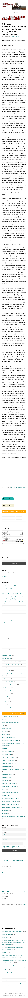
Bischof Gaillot (5, 650)
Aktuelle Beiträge (8, 505)
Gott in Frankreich (6, 701)
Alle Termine (4, 576)
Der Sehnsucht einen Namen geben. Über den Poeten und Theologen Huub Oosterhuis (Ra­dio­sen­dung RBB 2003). (14, 975)
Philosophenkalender (6, 766)
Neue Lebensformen (6, 754)
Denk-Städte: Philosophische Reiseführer (11, 664)
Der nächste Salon (6, 678)
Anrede (3, 841)
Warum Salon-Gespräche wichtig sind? (10, 801)
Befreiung (4, 641)
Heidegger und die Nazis (7, 707)
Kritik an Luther (5, 734)
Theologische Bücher (6, 658)
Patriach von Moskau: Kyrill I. (8, 760)
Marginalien (4, 748)
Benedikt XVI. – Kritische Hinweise (9, 644)
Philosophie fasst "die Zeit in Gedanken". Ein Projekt (13, 769)
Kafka (3, 719)
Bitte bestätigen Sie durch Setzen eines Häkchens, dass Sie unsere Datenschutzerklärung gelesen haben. (13, 847)
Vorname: (4, 827)
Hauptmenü (14, 13)
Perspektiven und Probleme (8, 763)
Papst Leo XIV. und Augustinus (8, 757)
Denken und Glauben (6, 670)
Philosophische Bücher (7, 655)
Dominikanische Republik (7, 681)
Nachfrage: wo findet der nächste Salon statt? (12, 931)
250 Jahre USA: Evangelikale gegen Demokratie (14, 891)
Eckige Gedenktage (6, 687)
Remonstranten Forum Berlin (8, 783)
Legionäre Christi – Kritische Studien (10, 740)
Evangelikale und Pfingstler (8, 690)
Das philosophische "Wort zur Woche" (10, 662)
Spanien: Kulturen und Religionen (9, 786)
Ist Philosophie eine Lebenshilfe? (9, 716)
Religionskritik (5, 780)
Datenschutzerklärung (7, 934)
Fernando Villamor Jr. (19, 995)
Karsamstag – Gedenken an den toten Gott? (12, 980)
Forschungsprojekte (6, 693)
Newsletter (19, 550)
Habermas (4, 704)
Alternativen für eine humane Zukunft (10, 635)
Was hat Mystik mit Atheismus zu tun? (10, 804)
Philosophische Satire (6, 777)
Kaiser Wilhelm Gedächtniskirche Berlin (10, 722)
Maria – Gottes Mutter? (7, 751)
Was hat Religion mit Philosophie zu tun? (11, 807)
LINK (3, 872)
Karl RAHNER (5, 731)
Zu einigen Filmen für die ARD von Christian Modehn (13, 816)
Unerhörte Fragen (8, 499)
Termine (3, 789)
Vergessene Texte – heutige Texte (9, 798)
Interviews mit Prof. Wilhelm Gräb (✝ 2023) (12, 511)
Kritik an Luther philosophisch (8, 737)
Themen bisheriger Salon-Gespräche (10, 792)
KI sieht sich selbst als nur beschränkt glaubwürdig (13, 593)
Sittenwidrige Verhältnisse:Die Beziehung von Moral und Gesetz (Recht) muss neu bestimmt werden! (14, 29)
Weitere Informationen (7, 868)
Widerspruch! (5, 813)
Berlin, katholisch (5, 647)
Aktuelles (4, 632)
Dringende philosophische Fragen (9, 684)
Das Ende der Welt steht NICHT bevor (10, 585)
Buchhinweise (5, 653)
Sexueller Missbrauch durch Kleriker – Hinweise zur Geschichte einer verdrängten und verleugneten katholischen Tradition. (14, 967)
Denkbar (4, 667)
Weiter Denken (5, 810)
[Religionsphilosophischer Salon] (14, 9)
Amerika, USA (5, 638)
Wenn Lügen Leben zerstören (8, 612)
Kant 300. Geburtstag (6, 728)
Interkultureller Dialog (6, 710)
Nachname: (4, 832)
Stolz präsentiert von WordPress (14, 993)
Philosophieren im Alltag (7, 774)
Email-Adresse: (5, 837)
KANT (3, 725)
